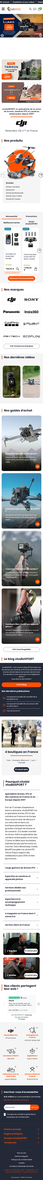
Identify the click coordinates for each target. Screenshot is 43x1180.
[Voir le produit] (17, 269)
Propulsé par (15, 1177)
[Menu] (3, 9)
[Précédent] (2, 35)
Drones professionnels (14, 193)
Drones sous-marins (14, 196)
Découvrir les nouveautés (21, 278)
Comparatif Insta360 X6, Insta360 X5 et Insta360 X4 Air (22, 698)
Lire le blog (21, 684)
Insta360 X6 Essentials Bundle (11, 256)
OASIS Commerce (26, 1177)
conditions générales (25, 1114)
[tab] (21, 797)
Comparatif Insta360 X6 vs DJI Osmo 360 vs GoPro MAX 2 (22, 705)
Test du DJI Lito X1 (13, 711)
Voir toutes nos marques (21, 346)
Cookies (21, 1163)
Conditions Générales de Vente (21, 1166)
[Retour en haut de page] (40, 824)
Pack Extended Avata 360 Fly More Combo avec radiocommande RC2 (30, 256)
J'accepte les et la (21, 1115)
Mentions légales (21, 1156)
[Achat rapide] (35, 269)
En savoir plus (21, 769)
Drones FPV (10, 190)
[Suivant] (40, 35)
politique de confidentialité (18, 1117)
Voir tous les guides (21, 649)
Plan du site (21, 1153)
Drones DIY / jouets (13, 199)
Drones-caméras (13, 187)
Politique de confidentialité (21, 1160)
